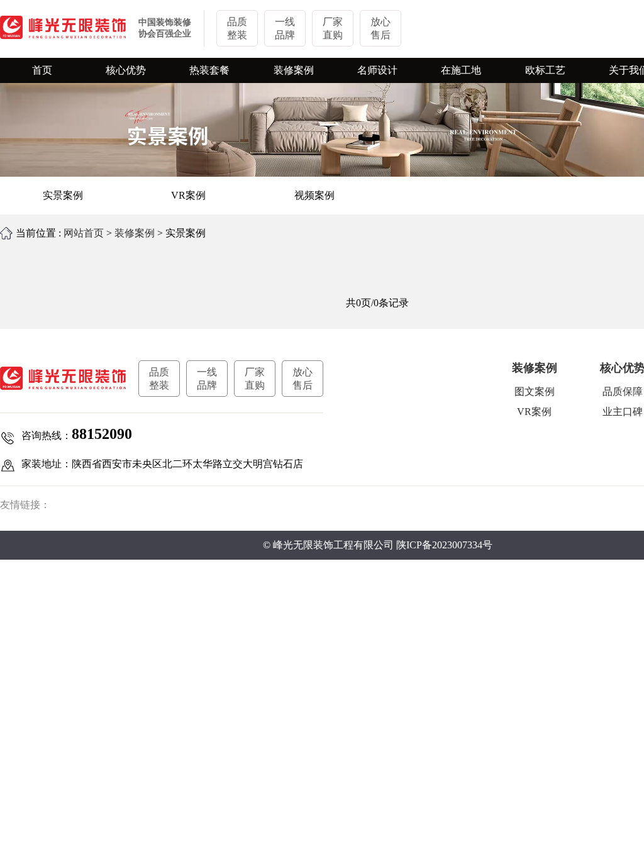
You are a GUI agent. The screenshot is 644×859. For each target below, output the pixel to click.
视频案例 (314, 195)
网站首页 (84, 233)
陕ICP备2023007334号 (444, 545)
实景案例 (63, 195)
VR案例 (188, 195)
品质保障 (622, 391)
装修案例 (134, 233)
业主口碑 (622, 411)
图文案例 (534, 391)
